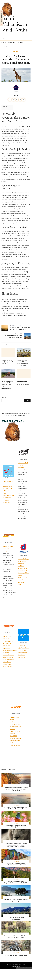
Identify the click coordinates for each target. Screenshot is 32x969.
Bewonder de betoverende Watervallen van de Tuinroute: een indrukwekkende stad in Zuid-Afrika (16, 955)
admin (16, 91)
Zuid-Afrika (16, 51)
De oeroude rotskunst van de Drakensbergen (16, 918)
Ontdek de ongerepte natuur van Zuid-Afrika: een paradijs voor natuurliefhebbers (7, 385)
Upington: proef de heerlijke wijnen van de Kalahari (7, 362)
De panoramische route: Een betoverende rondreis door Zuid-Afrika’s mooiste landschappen (16, 789)
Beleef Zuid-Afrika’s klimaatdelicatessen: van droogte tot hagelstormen (16, 900)
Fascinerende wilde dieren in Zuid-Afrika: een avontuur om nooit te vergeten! (16, 936)
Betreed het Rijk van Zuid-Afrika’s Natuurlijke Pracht (16, 826)
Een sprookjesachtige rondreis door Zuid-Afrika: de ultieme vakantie (16, 808)
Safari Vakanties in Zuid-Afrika (15, 24)
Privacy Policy (21, 965)
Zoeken (3, 397)
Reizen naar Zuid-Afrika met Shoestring (23, 465)
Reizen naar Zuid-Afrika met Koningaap (8, 548)
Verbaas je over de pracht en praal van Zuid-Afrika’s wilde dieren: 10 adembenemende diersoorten (16, 845)
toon (9, 106)
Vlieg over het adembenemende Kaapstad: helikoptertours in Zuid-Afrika (16, 882)
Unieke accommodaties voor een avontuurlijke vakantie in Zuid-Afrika (16, 864)
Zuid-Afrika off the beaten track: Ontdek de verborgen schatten (23, 383)
